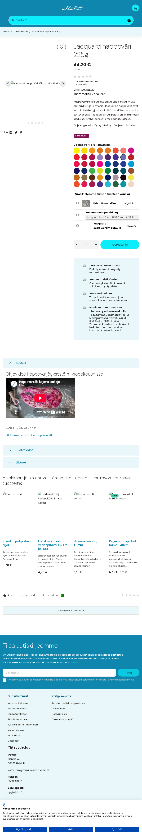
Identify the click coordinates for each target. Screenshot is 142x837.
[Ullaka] (72, 8)
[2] (79, 77)
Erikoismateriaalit (17, 708)
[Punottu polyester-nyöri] (28, 504)
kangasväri (81, 135)
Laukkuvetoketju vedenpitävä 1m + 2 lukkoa (52, 545)
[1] (75, 77)
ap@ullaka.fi (15, 792)
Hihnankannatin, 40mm (85, 543)
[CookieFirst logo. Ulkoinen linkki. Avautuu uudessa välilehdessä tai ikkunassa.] (4, 805)
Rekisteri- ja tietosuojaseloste (68, 703)
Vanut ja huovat (16, 730)
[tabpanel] (35, 83)
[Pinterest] (21, 132)
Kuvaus (17, 363)
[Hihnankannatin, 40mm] (99, 504)
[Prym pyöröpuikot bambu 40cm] (135, 504)
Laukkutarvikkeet (17, 714)
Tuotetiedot (20, 450)
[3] (82, 77)
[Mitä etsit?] (129, 20)
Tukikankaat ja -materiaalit (23, 724)
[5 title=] (137, 595)
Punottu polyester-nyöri (17, 543)
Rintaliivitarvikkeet (18, 719)
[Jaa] (11, 132)
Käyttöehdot (58, 708)
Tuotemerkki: (82, 94)
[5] (90, 77)
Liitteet (17, 462)
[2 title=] (126, 595)
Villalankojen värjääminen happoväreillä (29, 435)
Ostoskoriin (120, 245)
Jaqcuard (98, 94)
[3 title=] (130, 595)
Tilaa (128, 673)
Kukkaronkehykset (18, 703)
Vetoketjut (13, 740)
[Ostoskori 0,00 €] (135, 7)
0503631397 (15, 781)
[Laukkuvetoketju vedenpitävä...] (64, 504)
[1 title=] (122, 595)
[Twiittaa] (16, 132)
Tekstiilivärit (14, 735)
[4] (86, 77)
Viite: (77, 90)
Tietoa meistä (59, 714)
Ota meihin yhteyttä (62, 719)
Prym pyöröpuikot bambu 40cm (122, 543)
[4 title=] (134, 595)
